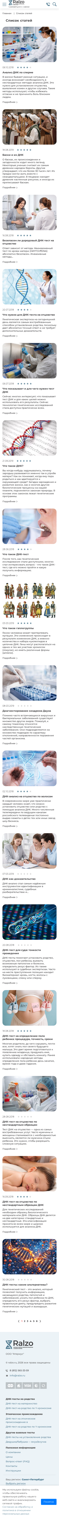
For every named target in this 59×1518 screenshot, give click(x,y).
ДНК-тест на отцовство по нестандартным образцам (19, 1123)
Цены (9, 1456)
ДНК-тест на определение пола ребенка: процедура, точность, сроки (27, 1037)
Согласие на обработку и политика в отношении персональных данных (17, 1510)
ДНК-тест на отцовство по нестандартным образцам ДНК (23, 1203)
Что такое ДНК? (12, 465)
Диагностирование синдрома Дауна (26, 710)
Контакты (11, 1466)
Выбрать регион (16, 1483)
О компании (13, 1452)
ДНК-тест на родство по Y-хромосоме (28, 1408)
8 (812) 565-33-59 (19, 1370)
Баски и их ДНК (12, 154)
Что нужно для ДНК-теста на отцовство (28, 314)
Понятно (49, 1501)
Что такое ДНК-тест (15, 554)
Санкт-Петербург (33, 1479)
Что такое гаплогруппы (18, 628)
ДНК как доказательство (19, 878)
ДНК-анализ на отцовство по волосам (27, 796)
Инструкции (13, 1470)
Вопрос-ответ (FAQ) (18, 1461)
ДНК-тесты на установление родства (28, 1437)
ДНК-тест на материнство (21, 1403)
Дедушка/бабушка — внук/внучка (26, 1441)
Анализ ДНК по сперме (17, 72)
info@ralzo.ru (17, 1375)
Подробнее (9, 102)
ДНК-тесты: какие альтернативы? (25, 1284)
